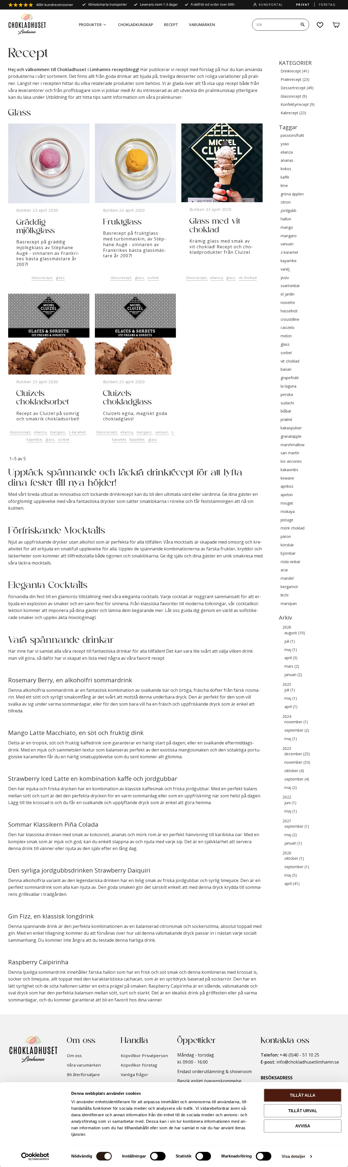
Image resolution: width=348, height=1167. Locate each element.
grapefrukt (290, 378)
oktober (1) (294, 858)
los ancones (291, 461)
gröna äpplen (292, 194)
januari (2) (293, 675)
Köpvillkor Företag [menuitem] (139, 1065)
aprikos (287, 486)
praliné (286, 419)
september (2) (296, 730)
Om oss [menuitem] (74, 1055)
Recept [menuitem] (171, 24)
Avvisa (302, 1126)
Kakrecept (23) (293, 113)
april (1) (290, 707)
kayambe (34, 439)
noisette (288, 302)
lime (284, 185)
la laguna (288, 386)
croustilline (290, 319)
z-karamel (77, 432)
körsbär (287, 545)
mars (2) (291, 666)
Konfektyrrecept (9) (298, 104)
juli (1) (289, 641)
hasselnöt (289, 311)
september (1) (296, 826)
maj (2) (290, 787)
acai (284, 570)
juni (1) (290, 803)
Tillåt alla (302, 1095)
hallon (286, 219)
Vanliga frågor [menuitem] (134, 1074)
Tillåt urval (302, 1110)
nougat (287, 503)
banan (286, 369)
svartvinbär (290, 286)
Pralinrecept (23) (295, 79)
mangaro (57, 432)
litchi (284, 595)
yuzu (285, 277)
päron (286, 536)
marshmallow (292, 445)
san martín (290, 453)
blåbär (286, 411)
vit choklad (248, 277)
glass (60, 277)
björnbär (288, 553)
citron (286, 202)
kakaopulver (291, 428)
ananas (287, 160)
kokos (286, 169)
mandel (287, 578)
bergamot (289, 587)
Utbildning (56, 97)
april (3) (290, 658)
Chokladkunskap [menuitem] (135, 24)
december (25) (297, 754)
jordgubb (288, 210)
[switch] (158, 1156)
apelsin (287, 495)
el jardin (287, 294)
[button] (320, 25)
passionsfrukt (292, 135)
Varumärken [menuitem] (202, 24)
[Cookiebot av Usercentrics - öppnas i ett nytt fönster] (35, 1156)
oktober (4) (294, 771)
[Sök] (302, 24)
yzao (285, 144)
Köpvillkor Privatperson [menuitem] (144, 1055)
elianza (216, 277)
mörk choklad (292, 528)
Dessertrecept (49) (297, 88)
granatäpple (291, 436)
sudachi (287, 403)
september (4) (296, 779)
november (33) (297, 762)
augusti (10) (294, 633)
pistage (287, 520)
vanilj (285, 269)
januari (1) (293, 843)
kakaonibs (289, 470)
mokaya (288, 511)
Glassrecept (42, 277)
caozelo (287, 327)
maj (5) (290, 875)
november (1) (296, 722)
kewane (287, 478)
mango (287, 227)
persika (287, 394)
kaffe (285, 177)
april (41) (292, 883)
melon (286, 336)
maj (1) (290, 650)
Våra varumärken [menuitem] (84, 1065)
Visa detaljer (293, 1156)
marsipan (289, 603)
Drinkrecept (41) (295, 71)
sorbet (153, 277)
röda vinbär (290, 562)
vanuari (161, 432)
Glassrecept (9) (294, 96)
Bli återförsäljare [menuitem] (83, 1074)
